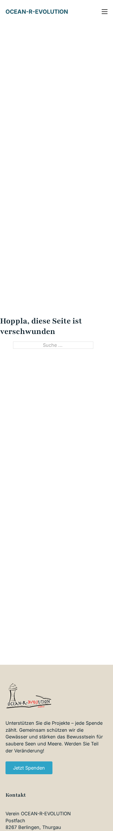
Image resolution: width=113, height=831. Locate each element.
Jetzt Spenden (29, 768)
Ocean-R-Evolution (37, 11)
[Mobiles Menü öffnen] (104, 11)
